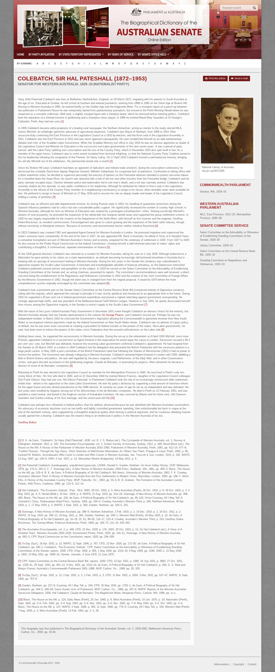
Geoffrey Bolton (27, 422)
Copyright (238, 664)
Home (20, 54)
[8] (162, 329)
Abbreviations (221, 664)
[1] (62, 121)
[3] (54, 197)
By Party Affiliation (41, 54)
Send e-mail (239, 78)
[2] (111, 161)
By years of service (120, 54)
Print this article (215, 78)
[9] (71, 365)
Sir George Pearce (112, 314)
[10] (112, 397)
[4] (156, 225)
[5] (108, 247)
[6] (108, 283)
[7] (145, 304)
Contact (252, 664)
